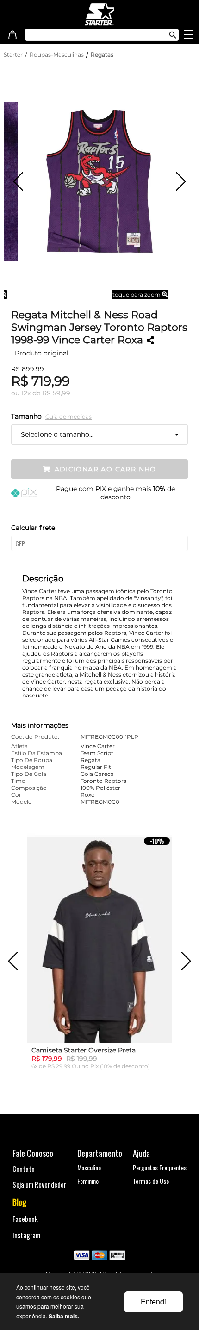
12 (26, 393)
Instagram (26, 1235)
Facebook (25, 1219)
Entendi (153, 1301)
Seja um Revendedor (39, 1184)
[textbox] (90, 34)
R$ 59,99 (56, 393)
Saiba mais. (64, 1316)
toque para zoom (137, 294)
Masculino (89, 1167)
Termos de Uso (151, 1181)
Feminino (88, 1181)
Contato (23, 1168)
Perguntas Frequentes (160, 1167)
